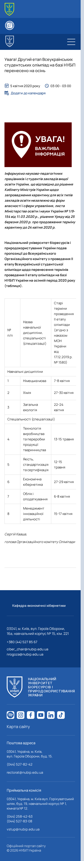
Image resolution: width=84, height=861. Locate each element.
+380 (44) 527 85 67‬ (22, 642)
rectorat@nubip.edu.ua (25, 772)
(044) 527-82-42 (19, 764)
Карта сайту (18, 726)
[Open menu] (71, 42)
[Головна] (9, 9)
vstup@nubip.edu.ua (23, 829)
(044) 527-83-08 (19, 821)
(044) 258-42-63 (19, 816)
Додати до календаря (28, 93)
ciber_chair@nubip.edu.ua (27, 649)
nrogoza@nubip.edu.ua (25, 654)
